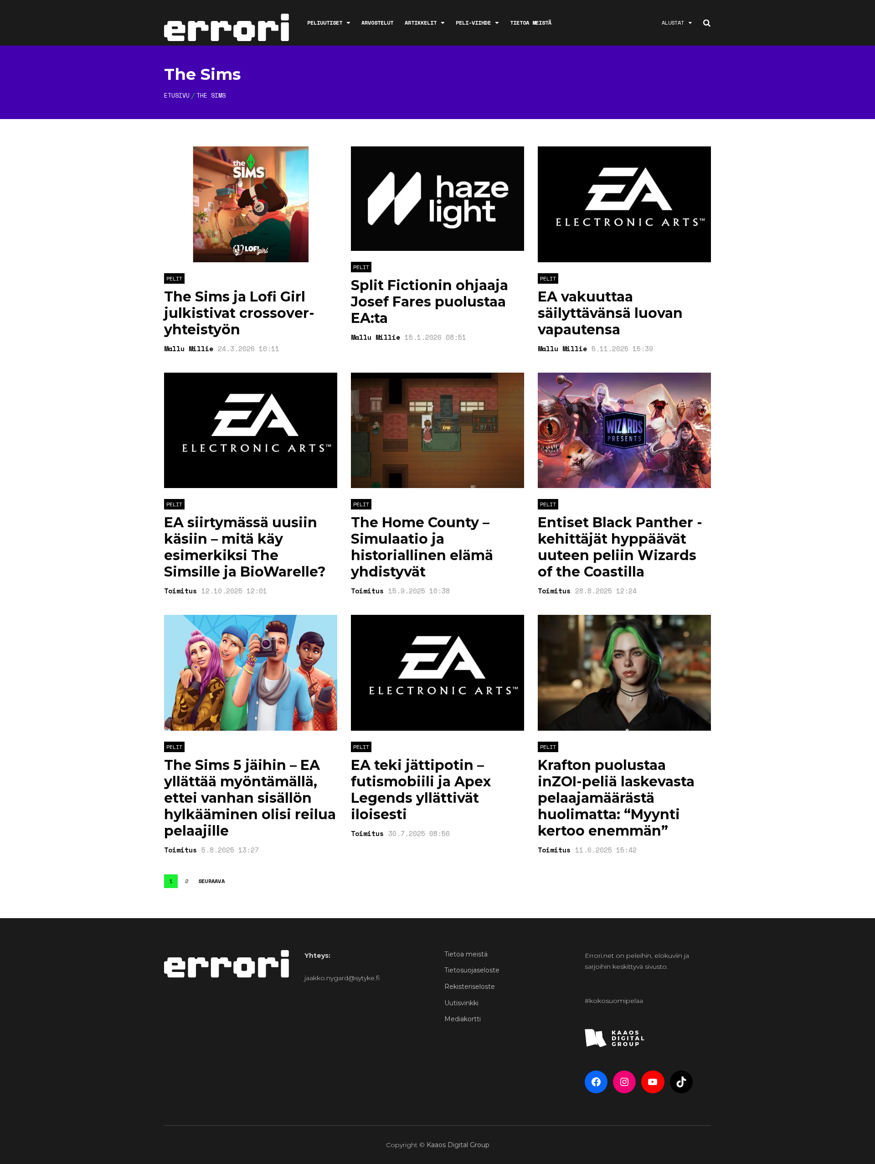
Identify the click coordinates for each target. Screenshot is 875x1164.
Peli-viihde (473, 22)
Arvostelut (377, 22)
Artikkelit (421, 22)
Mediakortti (462, 1019)
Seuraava (211, 881)
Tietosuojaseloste (471, 970)
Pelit (174, 278)
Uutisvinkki (461, 1003)
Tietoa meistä (530, 22)
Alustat (673, 22)
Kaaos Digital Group (458, 1145)
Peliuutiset (324, 22)
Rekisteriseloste (469, 986)
